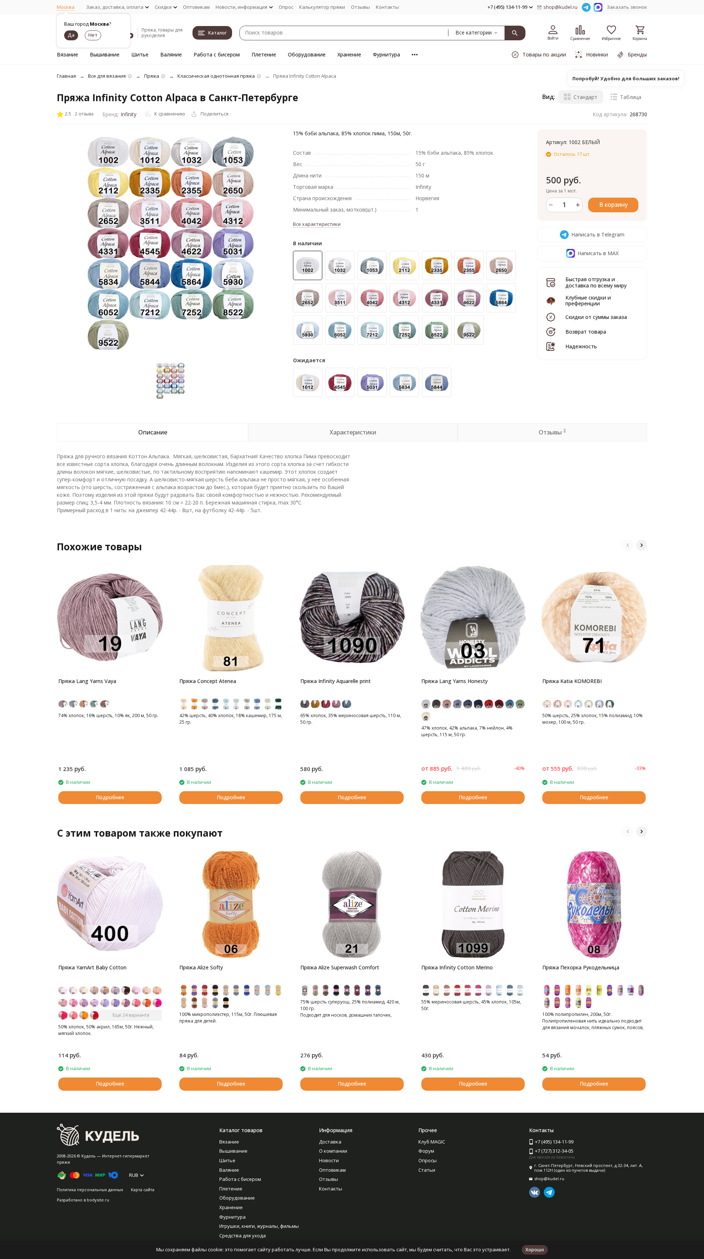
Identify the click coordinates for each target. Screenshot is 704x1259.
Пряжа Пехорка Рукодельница (580, 967)
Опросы (427, 1160)
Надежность (581, 346)
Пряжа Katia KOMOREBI (572, 681)
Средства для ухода (242, 1235)
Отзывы (360, 7)
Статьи (426, 1170)
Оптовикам (196, 7)
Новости (329, 1160)
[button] (627, 545)
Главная (66, 76)
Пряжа (151, 76)
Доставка (330, 1141)
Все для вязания (107, 76)
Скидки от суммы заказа (596, 316)
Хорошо (534, 1249)
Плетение (264, 54)
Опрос (286, 7)
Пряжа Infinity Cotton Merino (457, 967)
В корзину (613, 205)
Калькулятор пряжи (322, 7)
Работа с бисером (217, 54)
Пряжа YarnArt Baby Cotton (92, 967)
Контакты (387, 7)
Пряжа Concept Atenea (207, 681)
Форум (426, 1151)
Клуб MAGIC (431, 1141)
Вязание (67, 54)
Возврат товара (585, 331)
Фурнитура (386, 54)
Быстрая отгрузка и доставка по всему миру (596, 282)
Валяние (171, 54)
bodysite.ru (98, 1200)
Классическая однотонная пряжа (216, 76)
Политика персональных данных (90, 1189)
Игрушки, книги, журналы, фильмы (259, 1226)
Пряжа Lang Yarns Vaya (87, 681)
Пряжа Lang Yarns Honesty (454, 681)
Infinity (128, 114)
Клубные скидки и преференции (588, 300)
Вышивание (105, 54)
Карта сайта (142, 1189)
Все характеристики (317, 224)
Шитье (139, 54)
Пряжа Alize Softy (201, 967)
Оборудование (307, 54)
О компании (333, 1151)
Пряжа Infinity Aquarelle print (335, 681)
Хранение (349, 54)
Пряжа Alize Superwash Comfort (339, 967)
